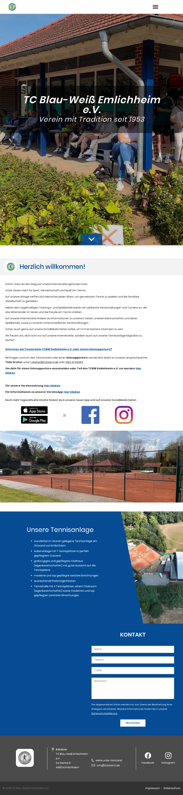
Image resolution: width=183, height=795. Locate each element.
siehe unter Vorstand (109, 760)
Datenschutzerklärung (104, 713)
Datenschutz (172, 788)
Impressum (152, 788)
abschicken (133, 723)
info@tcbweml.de (108, 765)
